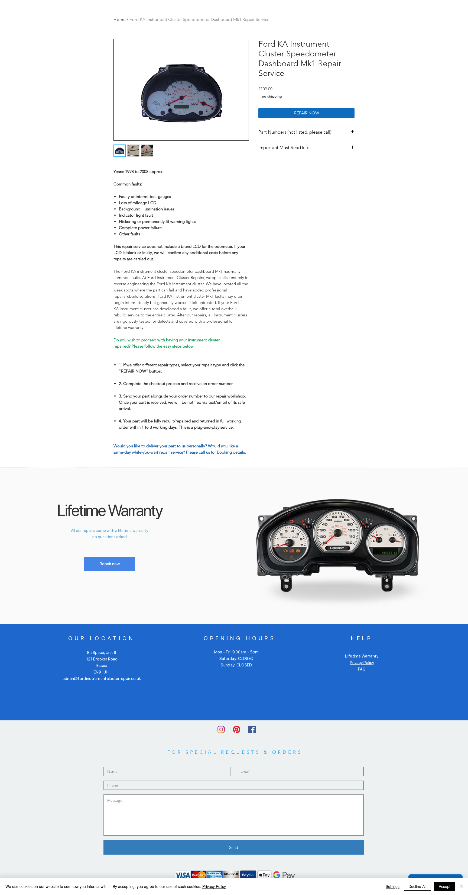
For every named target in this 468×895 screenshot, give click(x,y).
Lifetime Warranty (361, 656)
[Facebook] (252, 729)
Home (119, 19)
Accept (444, 886)
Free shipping (270, 96)
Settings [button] (392, 886)
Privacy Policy (362, 662)
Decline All (417, 886)
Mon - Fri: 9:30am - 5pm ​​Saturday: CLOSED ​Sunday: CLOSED (236, 659)
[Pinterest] (236, 729)
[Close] (461, 886)
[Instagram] (221, 729)
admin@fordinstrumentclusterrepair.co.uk (102, 678)
